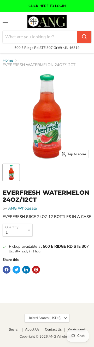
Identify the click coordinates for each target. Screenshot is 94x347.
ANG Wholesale (22, 208)
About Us (32, 329)
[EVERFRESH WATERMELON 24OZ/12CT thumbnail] (11, 172)
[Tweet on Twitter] (16, 270)
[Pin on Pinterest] (36, 270)
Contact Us (53, 329)
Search (14, 329)
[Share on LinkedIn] (26, 270)
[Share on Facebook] (6, 270)
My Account (76, 329)
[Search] (84, 37)
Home (8, 60)
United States (44, 318)
